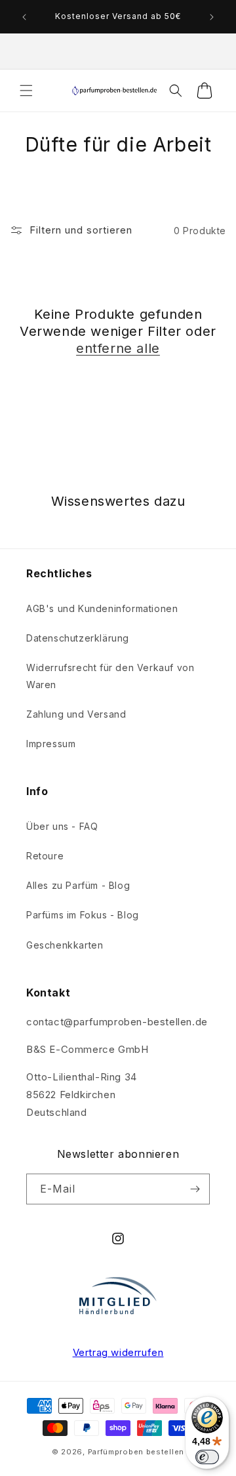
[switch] (207, 1457)
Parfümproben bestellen (136, 1451)
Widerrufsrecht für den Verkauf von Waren (110, 675)
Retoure (45, 855)
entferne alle (118, 348)
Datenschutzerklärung (77, 638)
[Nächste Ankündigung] (211, 17)
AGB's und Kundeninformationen (102, 608)
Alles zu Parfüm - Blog (78, 885)
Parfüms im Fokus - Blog (82, 914)
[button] (26, 90)
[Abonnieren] (194, 1189)
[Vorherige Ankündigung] (24, 17)
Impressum (50, 743)
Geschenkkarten (64, 945)
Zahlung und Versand (76, 714)
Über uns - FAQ (62, 826)
